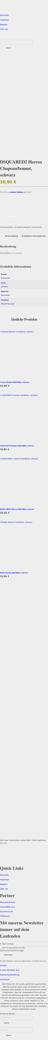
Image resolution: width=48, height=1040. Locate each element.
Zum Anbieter (12, 216)
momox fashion (16, 192)
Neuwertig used (7, 304)
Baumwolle (5, 295)
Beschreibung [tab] (11, 236)
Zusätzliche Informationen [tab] (34, 236)
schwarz (4, 286)
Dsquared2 (37, 227)
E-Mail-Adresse (7, 944)
